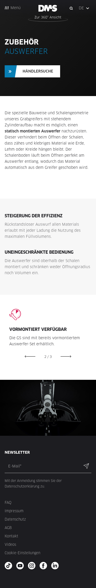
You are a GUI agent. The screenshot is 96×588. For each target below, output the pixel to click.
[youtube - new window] (21, 565)
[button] (84, 8)
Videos (10, 544)
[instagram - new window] (33, 565)
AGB (8, 528)
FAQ (8, 502)
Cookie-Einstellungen (22, 553)
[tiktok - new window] (10, 565)
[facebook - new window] (45, 565)
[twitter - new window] (56, 565)
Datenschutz (15, 519)
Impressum (14, 511)
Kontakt (11, 536)
